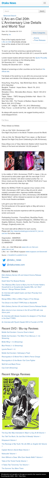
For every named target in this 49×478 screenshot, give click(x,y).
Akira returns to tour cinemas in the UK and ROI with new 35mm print (22, 311)
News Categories (39, 33)
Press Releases (39, 40)
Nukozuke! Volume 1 (9, 453)
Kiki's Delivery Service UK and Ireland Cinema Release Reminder (21, 276)
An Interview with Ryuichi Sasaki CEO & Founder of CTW (22, 322)
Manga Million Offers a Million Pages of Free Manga (20, 299)
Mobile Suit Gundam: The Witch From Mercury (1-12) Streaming (21, 337)
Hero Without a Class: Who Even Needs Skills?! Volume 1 (22, 457)
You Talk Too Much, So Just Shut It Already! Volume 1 (21, 436)
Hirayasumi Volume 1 (9, 440)
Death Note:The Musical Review (13, 281)
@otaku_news (14, 259)
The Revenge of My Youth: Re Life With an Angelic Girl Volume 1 (24, 445)
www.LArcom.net (8, 249)
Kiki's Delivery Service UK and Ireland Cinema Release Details (24, 306)
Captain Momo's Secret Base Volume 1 (16, 450)
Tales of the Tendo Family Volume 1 (15, 461)
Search (42, 11)
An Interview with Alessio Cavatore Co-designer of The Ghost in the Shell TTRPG (24, 317)
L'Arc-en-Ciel (6, 42)
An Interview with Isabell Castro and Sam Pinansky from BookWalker (22, 294)
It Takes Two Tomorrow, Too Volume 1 (15, 465)
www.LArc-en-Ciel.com (30, 247)
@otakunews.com (16, 264)
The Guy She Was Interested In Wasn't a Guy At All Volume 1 (24, 433)
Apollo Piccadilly (41, 58)
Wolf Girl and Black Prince (11, 364)
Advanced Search (9, 15)
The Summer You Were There (12, 468)
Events (36, 38)
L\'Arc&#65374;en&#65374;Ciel (17, 255)
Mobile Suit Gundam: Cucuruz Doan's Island (18, 332)
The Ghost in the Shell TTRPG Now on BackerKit (19, 302)
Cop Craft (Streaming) (10, 368)
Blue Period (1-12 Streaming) (12, 345)
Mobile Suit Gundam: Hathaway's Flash (16, 353)
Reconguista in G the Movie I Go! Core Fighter (18, 360)
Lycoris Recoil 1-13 (8, 349)
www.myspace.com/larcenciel (36, 251)
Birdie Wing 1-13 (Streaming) (12, 342)
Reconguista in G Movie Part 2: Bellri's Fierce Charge (21, 356)
